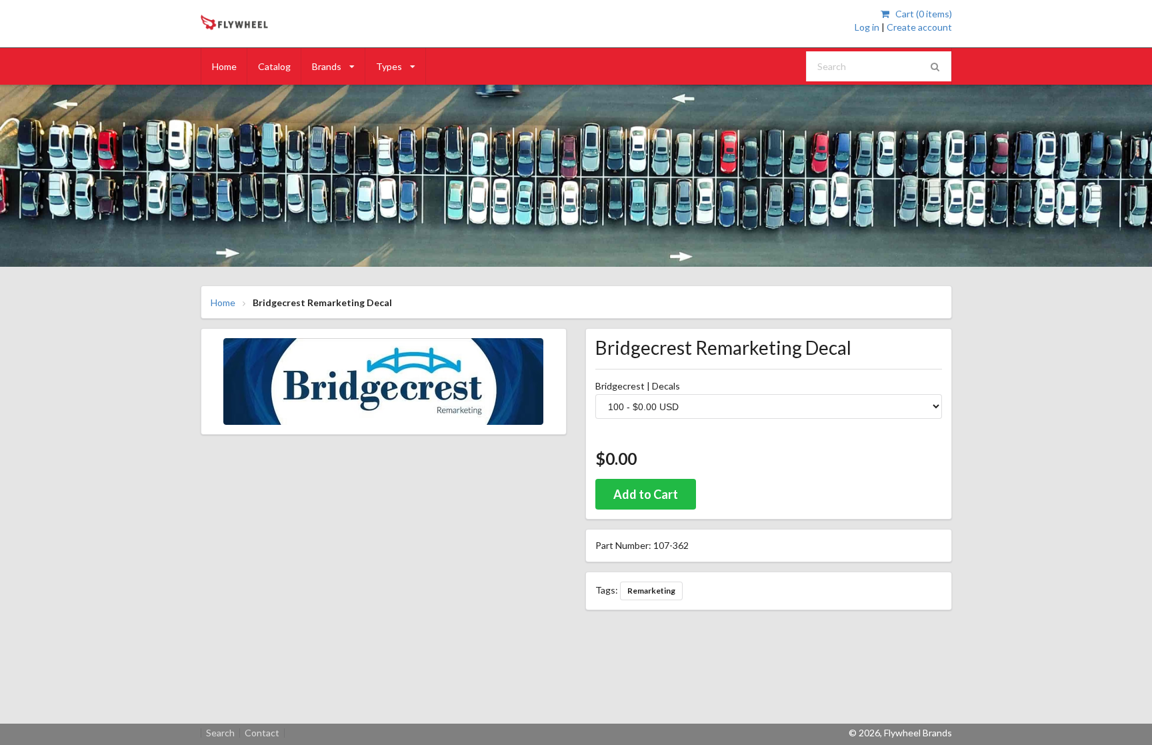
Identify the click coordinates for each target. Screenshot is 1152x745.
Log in (867, 27)
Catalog (274, 66)
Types (389, 66)
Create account (919, 27)
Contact (262, 733)
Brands (326, 66)
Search (220, 733)
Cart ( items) (922, 13)
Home (224, 66)
